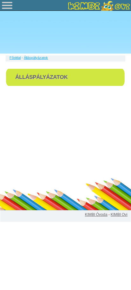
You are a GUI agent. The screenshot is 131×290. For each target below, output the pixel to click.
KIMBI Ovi (119, 214)
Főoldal (15, 58)
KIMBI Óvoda (96, 214)
